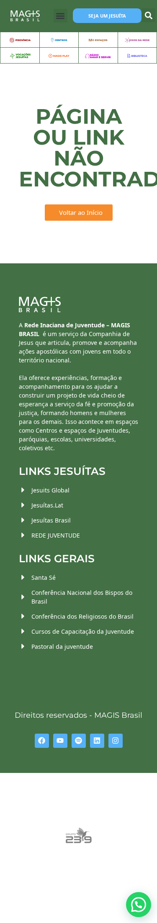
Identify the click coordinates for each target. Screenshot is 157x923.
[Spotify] (79, 741)
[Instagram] (115, 741)
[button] (60, 16)
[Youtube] (60, 741)
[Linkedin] (97, 741)
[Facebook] (42, 741)
